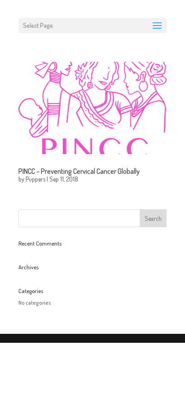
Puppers (35, 179)
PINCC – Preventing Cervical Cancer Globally (79, 171)
